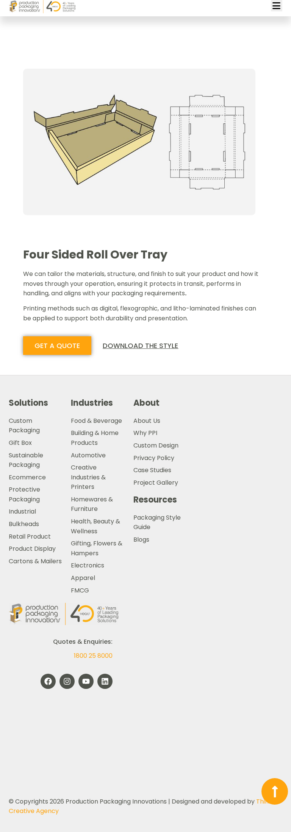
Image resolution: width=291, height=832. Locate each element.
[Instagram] (67, 681)
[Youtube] (86, 681)
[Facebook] (48, 681)
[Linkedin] (105, 681)
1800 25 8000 (93, 655)
